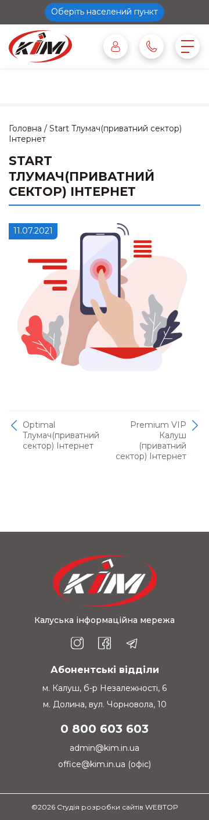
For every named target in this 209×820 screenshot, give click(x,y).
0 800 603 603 (104, 729)
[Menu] (187, 46)
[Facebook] (104, 643)
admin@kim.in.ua (104, 748)
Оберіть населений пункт (104, 11)
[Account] (115, 46)
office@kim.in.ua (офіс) (104, 764)
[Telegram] (131, 643)
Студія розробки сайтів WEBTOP (117, 807)
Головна (25, 128)
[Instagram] (77, 643)
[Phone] (151, 46)
